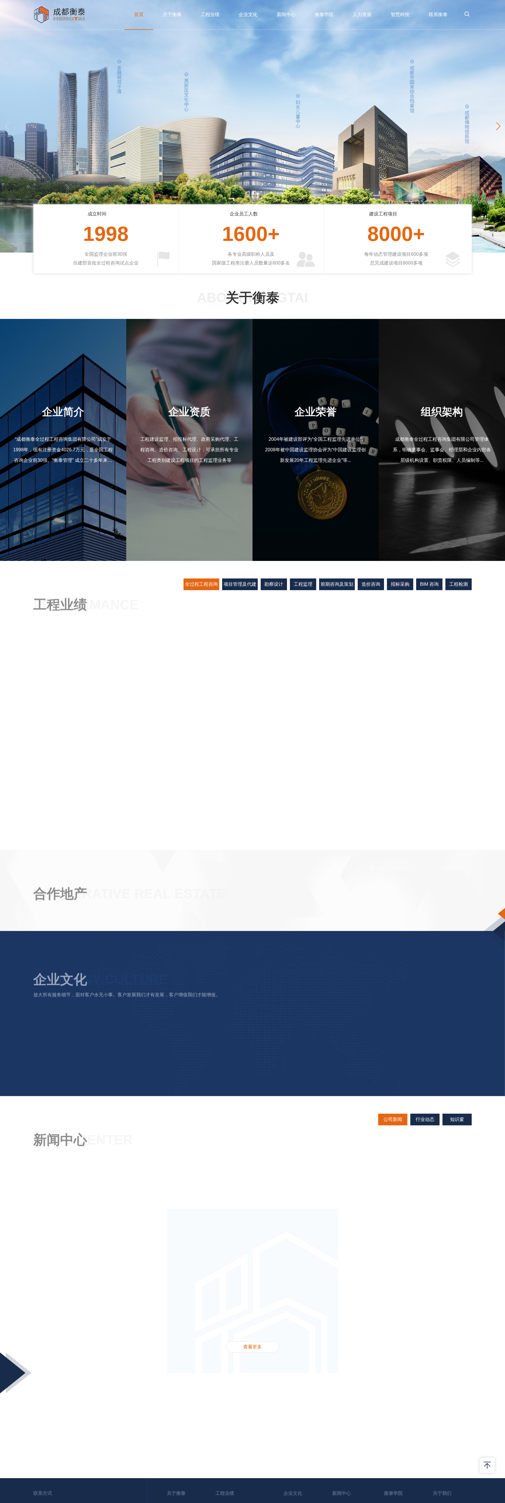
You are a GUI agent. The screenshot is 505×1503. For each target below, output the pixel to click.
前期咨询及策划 (337, 584)
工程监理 (303, 584)
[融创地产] (215, 1000)
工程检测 (458, 584)
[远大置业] (436, 961)
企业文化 (248, 14)
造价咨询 (371, 584)
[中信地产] (363, 961)
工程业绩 (210, 14)
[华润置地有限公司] (436, 913)
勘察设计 (273, 584)
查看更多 (252, 1455)
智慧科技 (400, 14)
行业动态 (425, 1227)
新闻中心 (286, 14)
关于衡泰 (172, 14)
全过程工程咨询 (201, 584)
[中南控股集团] (289, 952)
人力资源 (362, 14)
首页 (138, 14)
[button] (498, 126)
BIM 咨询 (429, 584)
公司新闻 (392, 1227)
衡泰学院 (324, 14)
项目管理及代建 (240, 584)
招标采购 (400, 584)
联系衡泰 (438, 14)
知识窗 (457, 1227)
